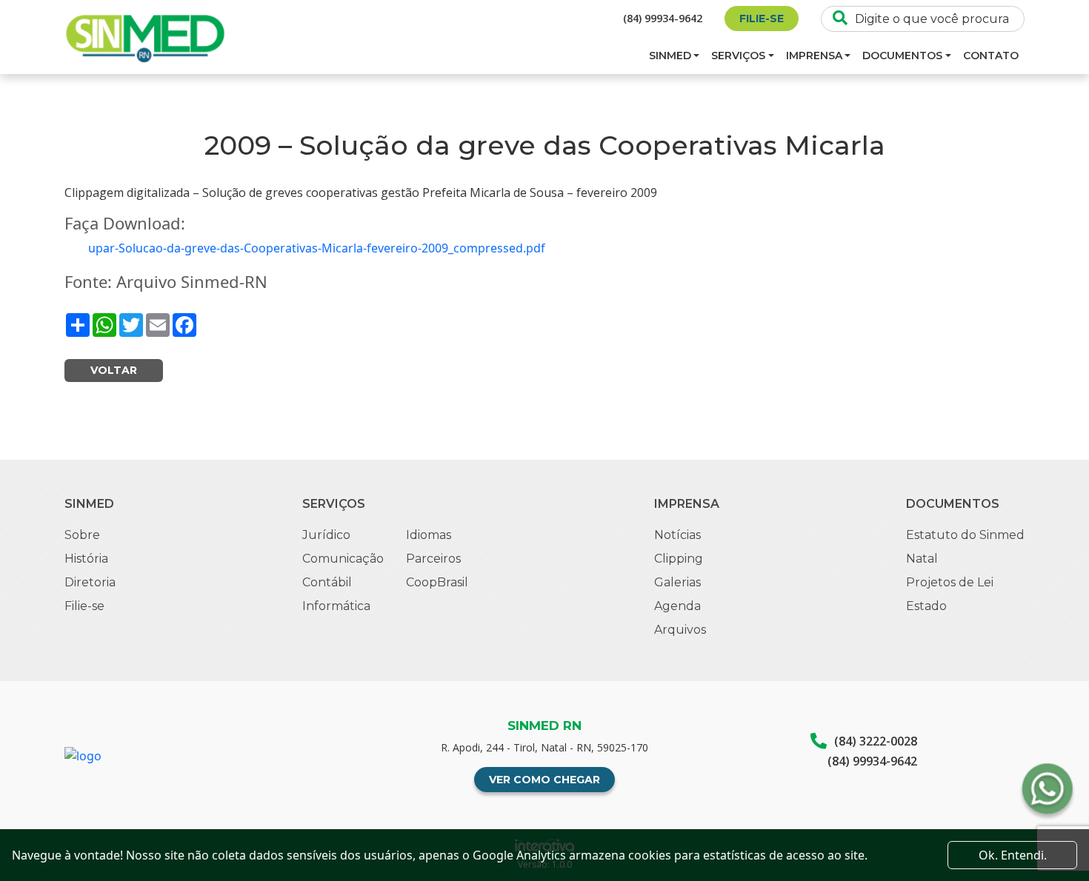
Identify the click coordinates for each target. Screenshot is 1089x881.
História (86, 559)
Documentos (902, 55)
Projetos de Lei (949, 582)
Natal (922, 559)
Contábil (327, 582)
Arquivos (680, 630)
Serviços (738, 55)
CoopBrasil (437, 582)
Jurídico (326, 535)
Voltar (113, 370)
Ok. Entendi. (1013, 855)
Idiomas (428, 535)
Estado (926, 606)
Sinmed (670, 55)
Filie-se (761, 18)
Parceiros (433, 559)
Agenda (677, 606)
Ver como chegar (544, 779)
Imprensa (814, 55)
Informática (336, 606)
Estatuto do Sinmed (965, 535)
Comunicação (343, 559)
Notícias (677, 535)
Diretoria (90, 582)
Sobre (82, 535)
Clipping (678, 559)
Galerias (677, 582)
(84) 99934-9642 (662, 18)
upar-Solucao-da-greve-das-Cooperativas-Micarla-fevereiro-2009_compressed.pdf (316, 248)
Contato (991, 55)
